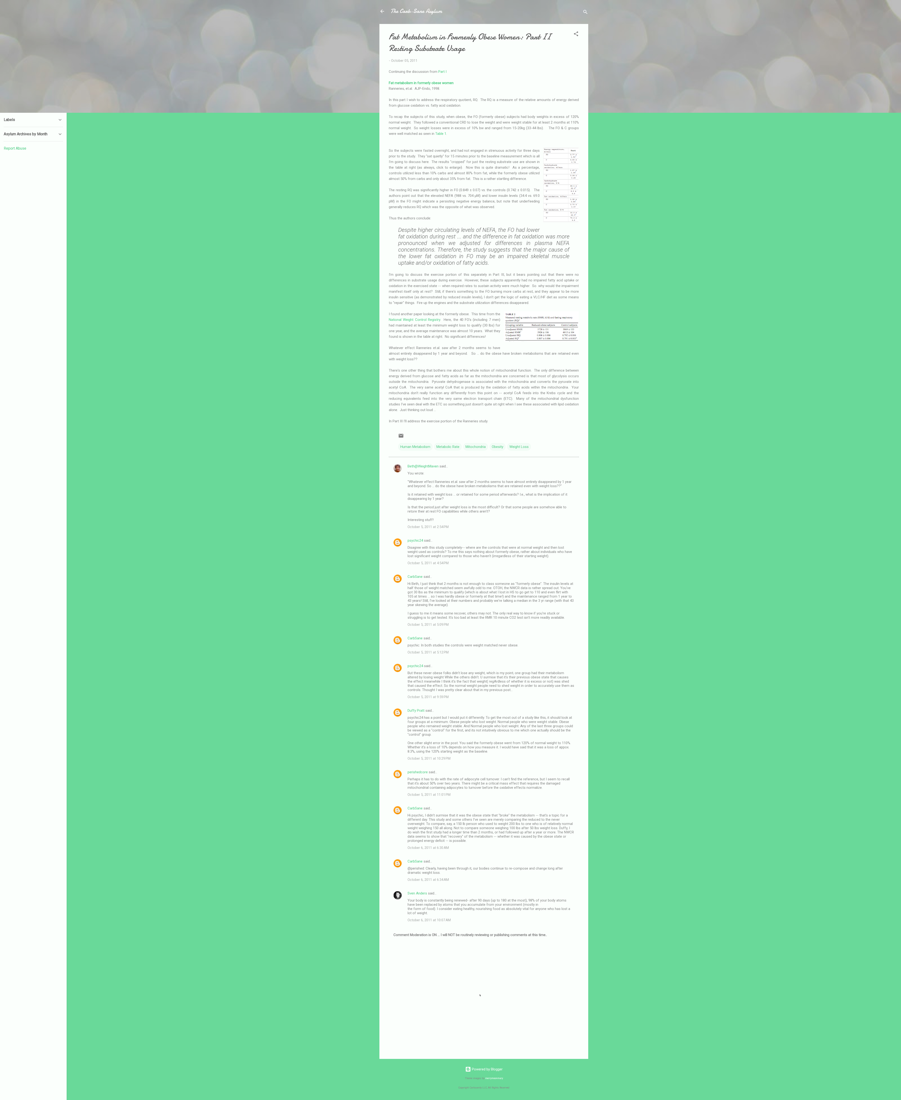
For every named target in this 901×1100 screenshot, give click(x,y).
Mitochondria (476, 447)
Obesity (497, 447)
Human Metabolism (415, 447)
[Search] (585, 13)
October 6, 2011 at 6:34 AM (428, 880)
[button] (576, 34)
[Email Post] (401, 437)
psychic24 (415, 540)
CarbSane (415, 577)
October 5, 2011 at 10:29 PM (429, 758)
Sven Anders (417, 893)
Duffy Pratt (416, 710)
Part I (442, 72)
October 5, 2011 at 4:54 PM (428, 563)
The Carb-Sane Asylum (416, 11)
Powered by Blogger (487, 1069)
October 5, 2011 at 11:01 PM (429, 795)
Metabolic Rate (447, 447)
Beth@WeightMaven (423, 466)
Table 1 (440, 134)
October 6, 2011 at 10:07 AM (429, 920)
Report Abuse (15, 148)
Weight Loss (519, 447)
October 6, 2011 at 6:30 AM (428, 848)
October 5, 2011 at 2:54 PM (428, 527)
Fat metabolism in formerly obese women (421, 83)
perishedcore (418, 772)
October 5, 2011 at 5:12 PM (428, 652)
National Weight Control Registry (414, 320)
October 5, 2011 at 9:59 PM (428, 697)
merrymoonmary (494, 1078)
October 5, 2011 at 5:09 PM (428, 624)
